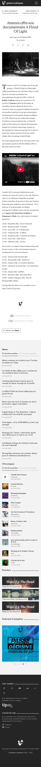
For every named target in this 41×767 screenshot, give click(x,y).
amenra (22, 40)
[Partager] (28, 45)
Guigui (15, 37)
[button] (15, 664)
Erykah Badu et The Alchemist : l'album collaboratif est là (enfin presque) (19, 413)
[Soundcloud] (27, 688)
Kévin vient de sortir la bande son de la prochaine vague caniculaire (19, 403)
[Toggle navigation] (36, 3)
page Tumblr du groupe (11, 288)
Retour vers (12, 330)
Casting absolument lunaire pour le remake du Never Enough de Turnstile (18, 382)
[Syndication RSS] (4, 693)
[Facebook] (13, 45)
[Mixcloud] (35, 688)
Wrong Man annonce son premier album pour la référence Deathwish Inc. (19, 454)
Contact (8, 725)
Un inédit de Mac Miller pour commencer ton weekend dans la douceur (19, 372)
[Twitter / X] (18, 45)
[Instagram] (12, 688)
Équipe (7, 727)
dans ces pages (15, 109)
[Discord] (20, 688)
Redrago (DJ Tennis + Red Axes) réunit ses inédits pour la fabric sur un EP (19, 434)
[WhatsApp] (23, 45)
